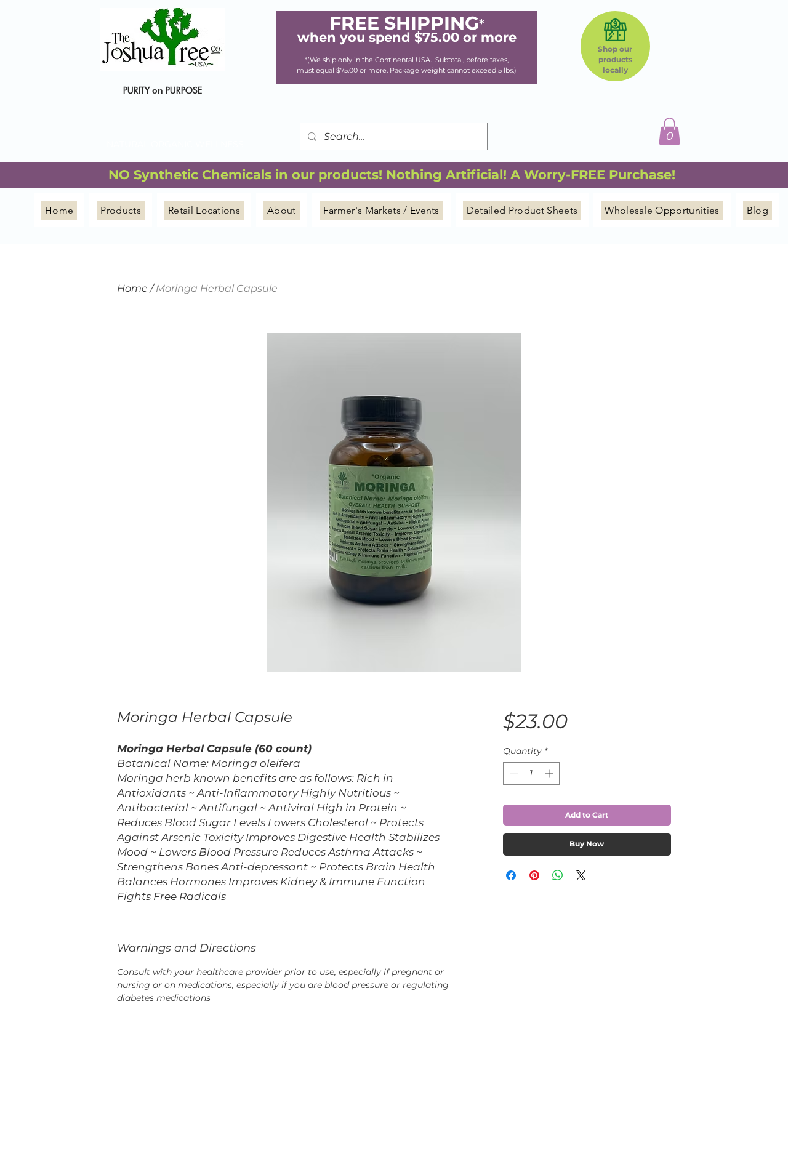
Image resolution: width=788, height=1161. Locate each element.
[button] (669, 131)
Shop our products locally (615, 59)
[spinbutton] (531, 773)
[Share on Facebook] (511, 875)
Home (132, 288)
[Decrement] (512, 773)
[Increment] (550, 773)
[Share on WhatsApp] (557, 875)
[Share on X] (581, 875)
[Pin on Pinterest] (534, 875)
